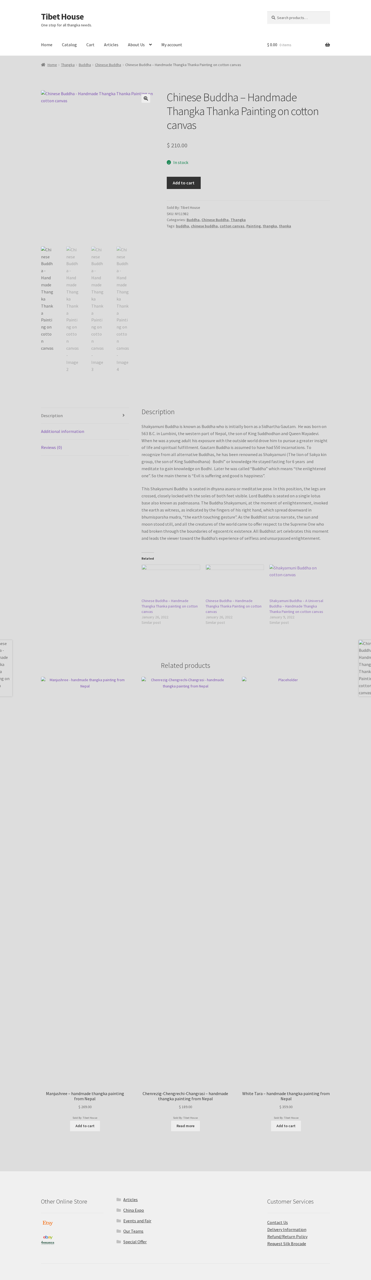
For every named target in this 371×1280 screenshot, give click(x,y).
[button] (146, 98)
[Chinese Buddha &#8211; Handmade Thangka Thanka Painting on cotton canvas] (235, 581)
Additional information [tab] (62, 431)
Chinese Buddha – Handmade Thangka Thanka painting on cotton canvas (170, 606)
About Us (136, 44)
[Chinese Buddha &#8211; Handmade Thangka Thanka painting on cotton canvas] (171, 581)
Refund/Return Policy (287, 1236)
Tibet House (62, 16)
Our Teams (133, 1231)
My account (171, 44)
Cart (90, 44)
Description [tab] (52, 415)
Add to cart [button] (85, 1125)
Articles (111, 44)
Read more (185, 1125)
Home (46, 44)
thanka (285, 226)
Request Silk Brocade (286, 1243)
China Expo (133, 1210)
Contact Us (277, 1222)
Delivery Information (286, 1229)
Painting (253, 226)
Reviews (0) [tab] (51, 447)
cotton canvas (232, 226)
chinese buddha (204, 226)
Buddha (85, 64)
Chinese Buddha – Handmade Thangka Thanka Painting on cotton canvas (234, 606)
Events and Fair (137, 1220)
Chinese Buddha (108, 64)
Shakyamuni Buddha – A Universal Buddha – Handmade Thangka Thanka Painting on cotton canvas (296, 606)
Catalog (69, 44)
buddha (182, 226)
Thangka (68, 64)
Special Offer (135, 1241)
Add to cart (183, 182)
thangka (270, 226)
